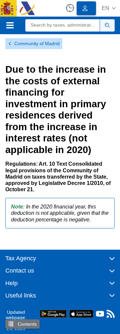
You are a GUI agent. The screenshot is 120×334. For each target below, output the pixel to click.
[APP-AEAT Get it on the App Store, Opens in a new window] (81, 313)
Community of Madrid (37, 43)
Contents (26, 324)
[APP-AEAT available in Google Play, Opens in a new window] (53, 313)
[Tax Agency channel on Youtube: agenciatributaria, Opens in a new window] (100, 315)
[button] (108, 8)
